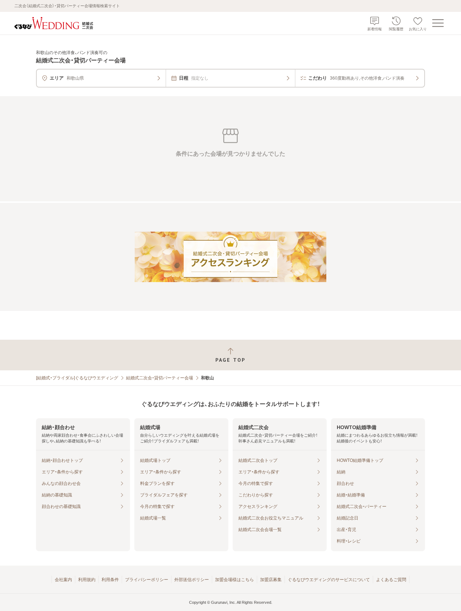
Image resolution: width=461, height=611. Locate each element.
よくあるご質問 (391, 579)
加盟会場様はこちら (234, 579)
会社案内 (63, 579)
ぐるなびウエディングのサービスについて (329, 579)
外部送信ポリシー (191, 579)
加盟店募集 (271, 579)
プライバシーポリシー (146, 579)
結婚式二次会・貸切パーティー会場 (159, 377)
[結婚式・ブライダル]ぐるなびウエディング (77, 377)
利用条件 (110, 579)
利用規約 (86, 579)
